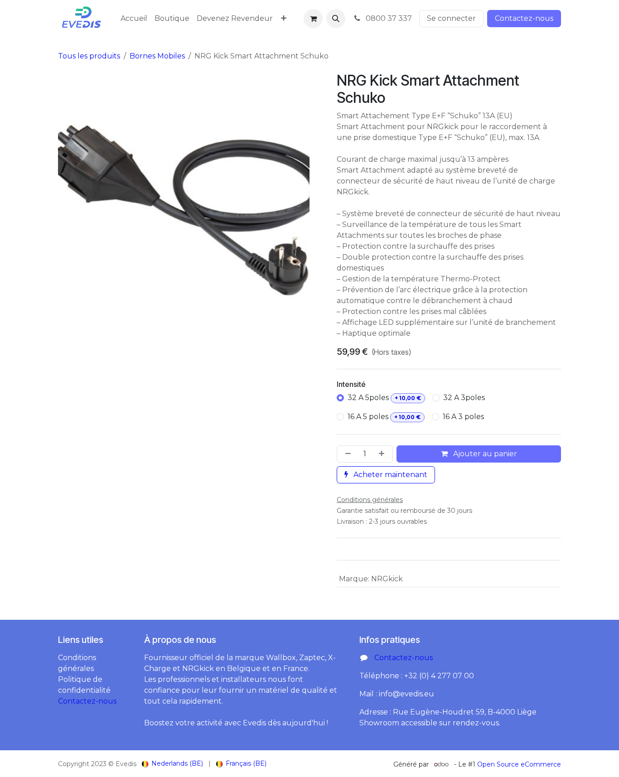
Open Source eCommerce (519, 764)
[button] (335, 18)
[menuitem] (134, 19)
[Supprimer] (346, 454)
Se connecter (451, 18)
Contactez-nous (524, 18)
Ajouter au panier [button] (484, 453)
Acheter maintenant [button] (389, 474)
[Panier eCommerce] (313, 18)
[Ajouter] (383, 454)
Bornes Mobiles (157, 56)
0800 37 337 (388, 18)
